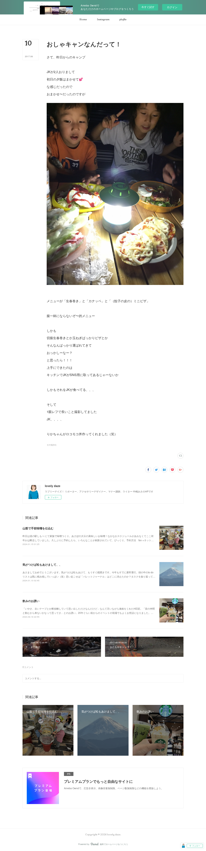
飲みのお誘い (31, 601)
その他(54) (51, 444)
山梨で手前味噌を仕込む (38, 528)
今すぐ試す (147, 7)
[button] (83, 19)
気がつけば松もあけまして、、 (42, 564)
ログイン (172, 7)
